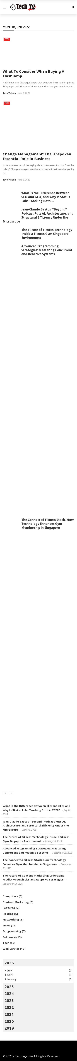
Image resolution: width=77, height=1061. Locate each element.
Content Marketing (16, 902)
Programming (12, 931)
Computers (10, 896)
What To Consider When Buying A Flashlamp (33, 73)
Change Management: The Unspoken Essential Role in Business (37, 156)
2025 (9, 986)
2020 (9, 1021)
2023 (9, 1000)
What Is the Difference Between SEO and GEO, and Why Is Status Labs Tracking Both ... (45, 197)
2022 (9, 1007)
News (6, 925)
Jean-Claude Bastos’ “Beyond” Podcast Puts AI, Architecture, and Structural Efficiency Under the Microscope (38, 215)
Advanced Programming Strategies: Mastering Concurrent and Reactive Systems (46, 250)
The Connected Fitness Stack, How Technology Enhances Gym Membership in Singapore (47, 524)
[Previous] (5, 793)
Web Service (11, 948)
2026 (9, 962)
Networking (11, 919)
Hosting (8, 913)
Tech (6, 39)
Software (9, 937)
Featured (9, 908)
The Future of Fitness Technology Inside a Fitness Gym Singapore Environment (46, 234)
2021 (9, 1014)
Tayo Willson (9, 93)
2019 (9, 1028)
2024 (9, 993)
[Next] (11, 793)
